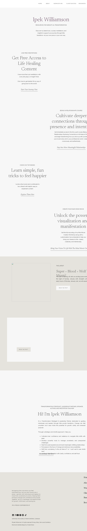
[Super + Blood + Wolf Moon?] (31, 282)
